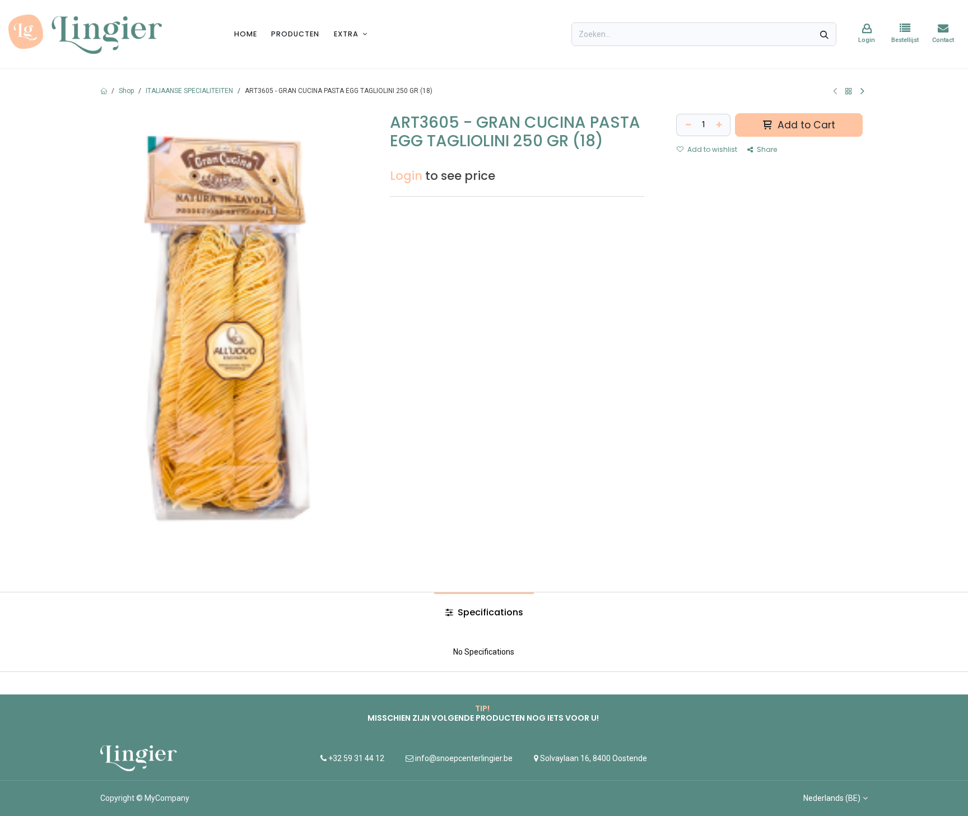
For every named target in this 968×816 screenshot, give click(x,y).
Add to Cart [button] (805, 125)
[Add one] (720, 125)
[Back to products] (848, 91)
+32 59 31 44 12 (355, 758)
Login (406, 176)
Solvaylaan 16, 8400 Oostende (593, 758)
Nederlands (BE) (831, 798)
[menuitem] (245, 34)
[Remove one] (686, 125)
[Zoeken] (824, 34)
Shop (126, 91)
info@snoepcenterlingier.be (464, 758)
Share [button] (766, 149)
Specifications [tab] (489, 612)
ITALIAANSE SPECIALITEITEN (189, 91)
